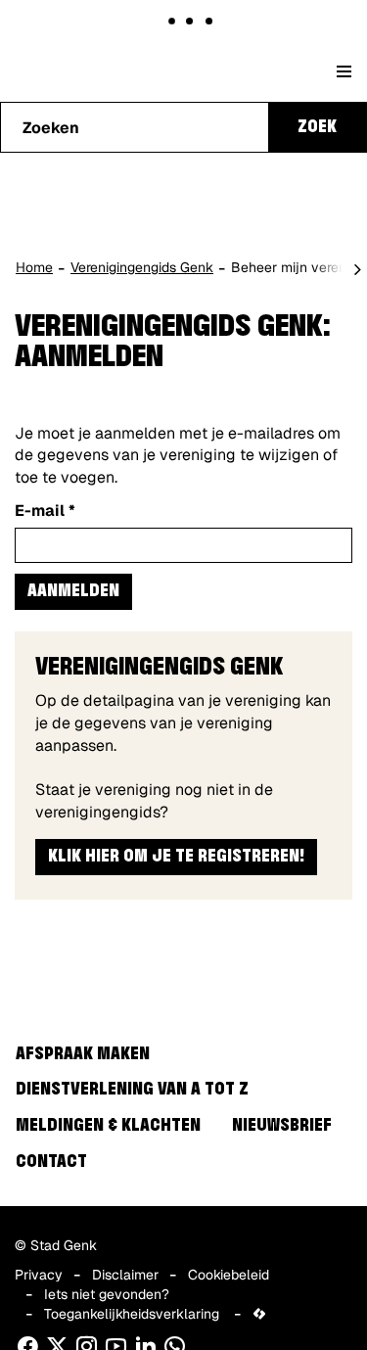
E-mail (45, 510)
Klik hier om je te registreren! (176, 856)
